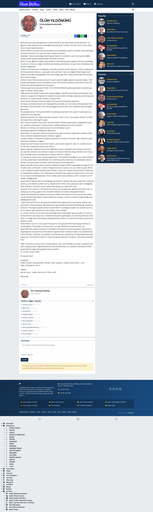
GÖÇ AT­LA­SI (26, 324)
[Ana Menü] (133, 10)
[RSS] (120, 388)
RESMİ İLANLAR (24, 10)
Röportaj (9, 480)
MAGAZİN (13, 453)
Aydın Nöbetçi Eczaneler (30, 402)
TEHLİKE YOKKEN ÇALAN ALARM (118, 142)
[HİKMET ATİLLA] (101, 158)
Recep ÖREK (111, 131)
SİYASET (48, 10)
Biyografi (9, 482)
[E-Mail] (40, 27)
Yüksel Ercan (111, 148)
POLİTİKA (12, 455)
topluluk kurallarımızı (38, 366)
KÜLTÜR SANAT (15, 451)
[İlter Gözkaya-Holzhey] (29, 23)
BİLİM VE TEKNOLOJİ (17, 435)
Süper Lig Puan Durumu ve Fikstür (21, 503)
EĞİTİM (64, 412)
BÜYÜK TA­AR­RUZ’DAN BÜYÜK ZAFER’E (117, 49)
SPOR (59, 412)
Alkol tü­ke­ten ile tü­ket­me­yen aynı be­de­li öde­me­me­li (118, 159)
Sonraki (89, 285)
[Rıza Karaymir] (101, 48)
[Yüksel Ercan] (101, 149)
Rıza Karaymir (112, 46)
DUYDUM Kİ (26, 311)
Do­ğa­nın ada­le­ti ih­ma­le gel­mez (117, 58)
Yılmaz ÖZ (110, 64)
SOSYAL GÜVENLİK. (113, 23)
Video (88, 4)
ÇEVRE (61, 10)
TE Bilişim (131, 413)
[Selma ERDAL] (101, 30)
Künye (8, 487)
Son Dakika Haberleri (85, 405)
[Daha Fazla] (85, 36)
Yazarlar (99, 4)
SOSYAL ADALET (28, 318)
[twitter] (78, 419)
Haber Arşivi (111, 405)
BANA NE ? (26, 308)
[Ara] (133, 4)
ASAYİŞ (69, 412)
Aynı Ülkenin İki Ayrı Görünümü (117, 32)
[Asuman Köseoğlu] (101, 141)
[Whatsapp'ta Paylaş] (82, 36)
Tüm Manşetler (55, 405)
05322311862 (64, 389)
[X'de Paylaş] (78, 36)
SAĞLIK (74, 412)
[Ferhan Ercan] (101, 22)
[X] (113, 388)
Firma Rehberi (11, 475)
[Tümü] (131, 16)
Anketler (9, 484)
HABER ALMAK (27, 314)
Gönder (24, 360)
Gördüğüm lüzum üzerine (115, 150)
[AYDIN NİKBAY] (101, 56)
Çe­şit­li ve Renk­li (27, 331)
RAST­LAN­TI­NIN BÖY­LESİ (30, 327)
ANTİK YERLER (70, 10)
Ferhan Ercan (112, 21)
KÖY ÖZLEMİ (26, 334)
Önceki (24, 285)
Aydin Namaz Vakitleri (86, 402)
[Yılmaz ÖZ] (101, 65)
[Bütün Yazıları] (93, 301)
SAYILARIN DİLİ (27, 321)
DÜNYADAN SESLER (113, 133)
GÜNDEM (35, 10)
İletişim (9, 489)
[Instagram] (116, 388)
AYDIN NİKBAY (111, 55)
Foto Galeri (76, 4)
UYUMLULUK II (27, 305)
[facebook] (39, 419)
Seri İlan (9, 478)
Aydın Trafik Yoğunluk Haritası (117, 402)
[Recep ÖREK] (101, 132)
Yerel (11, 466)
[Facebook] (110, 388)
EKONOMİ (13, 441)
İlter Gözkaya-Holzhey (50, 24)
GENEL (42, 10)
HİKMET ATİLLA (112, 156)
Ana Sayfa (9, 423)
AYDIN (55, 10)
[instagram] (116, 419)
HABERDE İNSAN (15, 448)
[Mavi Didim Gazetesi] (29, 4)
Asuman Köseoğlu (113, 140)
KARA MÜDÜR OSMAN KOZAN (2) (118, 66)
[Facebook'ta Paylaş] (75, 36)
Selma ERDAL (111, 29)
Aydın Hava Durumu (57, 402)
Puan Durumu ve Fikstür (30, 405)
